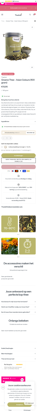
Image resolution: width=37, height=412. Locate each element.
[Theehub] (18, 14)
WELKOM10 (30, 132)
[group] (18, 47)
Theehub (4, 77)
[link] (9, 224)
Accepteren (19, 404)
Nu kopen (18, 167)
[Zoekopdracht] (30, 14)
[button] (5, 8)
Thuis (2, 21)
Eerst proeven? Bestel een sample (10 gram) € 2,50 (18, 160)
